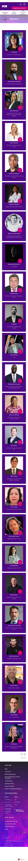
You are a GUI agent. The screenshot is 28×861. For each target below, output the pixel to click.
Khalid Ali (14, 324)
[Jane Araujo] (14, 499)
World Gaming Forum (10, 774)
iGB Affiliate (7, 799)
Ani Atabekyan (14, 565)
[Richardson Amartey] (14, 377)
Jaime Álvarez (14, 355)
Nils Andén (14, 445)
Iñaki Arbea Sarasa (14, 536)
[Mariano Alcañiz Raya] (14, 226)
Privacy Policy (8, 781)
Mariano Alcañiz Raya (14, 233)
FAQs (6, 769)
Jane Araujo (14, 507)
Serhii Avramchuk (14, 656)
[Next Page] (21, 754)
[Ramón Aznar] (14, 677)
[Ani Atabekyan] (14, 557)
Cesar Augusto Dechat (14, 625)
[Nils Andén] (14, 438)
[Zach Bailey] (14, 707)
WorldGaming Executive (8, 812)
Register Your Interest (19, 8)
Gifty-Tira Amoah (14, 415)
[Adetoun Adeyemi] (14, 166)
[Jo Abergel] (14, 44)
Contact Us (8, 771)
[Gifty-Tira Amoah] (14, 407)
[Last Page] (24, 754)
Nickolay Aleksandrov (14, 264)
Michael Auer (14, 595)
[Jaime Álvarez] (14, 347)
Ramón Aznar (14, 685)
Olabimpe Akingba (14, 204)
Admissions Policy (9, 845)
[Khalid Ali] (14, 317)
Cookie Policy (8, 842)
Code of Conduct (9, 786)
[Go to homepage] (4, 6)
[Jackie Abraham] (14, 104)
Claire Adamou (14, 143)
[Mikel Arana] (14, 469)
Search (20, 4)
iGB (15, 799)
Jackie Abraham (14, 110)
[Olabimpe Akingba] (14, 196)
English (22, 859)
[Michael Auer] (14, 587)
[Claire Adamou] (14, 135)
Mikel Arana (14, 476)
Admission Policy (9, 783)
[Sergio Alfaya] (14, 286)
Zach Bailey (14, 715)
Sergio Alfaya (14, 293)
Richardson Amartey (14, 384)
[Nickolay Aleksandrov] (14, 256)
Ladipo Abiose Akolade (14, 81)
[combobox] (22, 859)
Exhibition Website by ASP (17, 841)
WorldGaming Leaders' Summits (9, 805)
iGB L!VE (7, 802)
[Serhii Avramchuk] (14, 648)
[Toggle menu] (24, 4)
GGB (16, 805)
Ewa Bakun (14, 744)
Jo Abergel (14, 52)
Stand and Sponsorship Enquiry (13, 788)
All (3, 26)
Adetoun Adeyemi (14, 173)
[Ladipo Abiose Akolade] (14, 73)
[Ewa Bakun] (14, 737)
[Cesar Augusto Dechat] (14, 618)
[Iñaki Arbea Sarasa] (14, 528)
